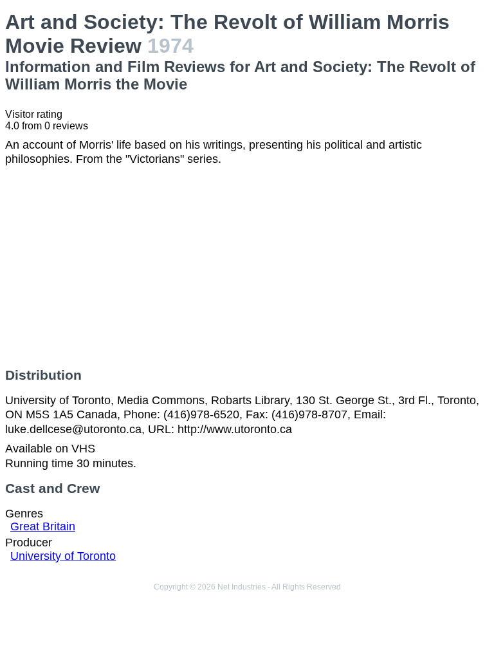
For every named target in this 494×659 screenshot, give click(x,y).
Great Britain (42, 526)
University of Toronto (63, 556)
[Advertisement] (247, 267)
